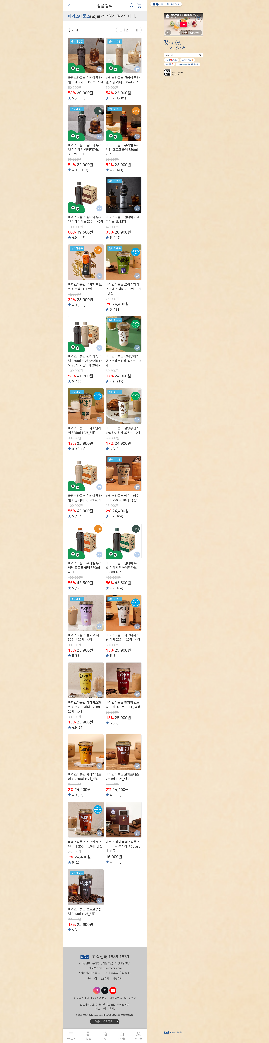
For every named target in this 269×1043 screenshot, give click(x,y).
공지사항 (92, 978)
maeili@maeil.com (110, 968)
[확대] (154, 4)
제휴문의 (117, 978)
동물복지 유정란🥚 (187, 60)
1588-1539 (118, 957)
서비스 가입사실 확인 (104, 1008)
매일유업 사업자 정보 (121, 998)
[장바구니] (139, 5)
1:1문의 (105, 978)
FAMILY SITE (103, 1021)
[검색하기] (200, 55)
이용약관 (79, 998)
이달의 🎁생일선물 (171, 60)
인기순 (123, 30)
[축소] (157, 4)
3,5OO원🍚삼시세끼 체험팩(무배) (187, 64)
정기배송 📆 (169, 64)
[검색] (131, 5)
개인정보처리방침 (96, 998)
